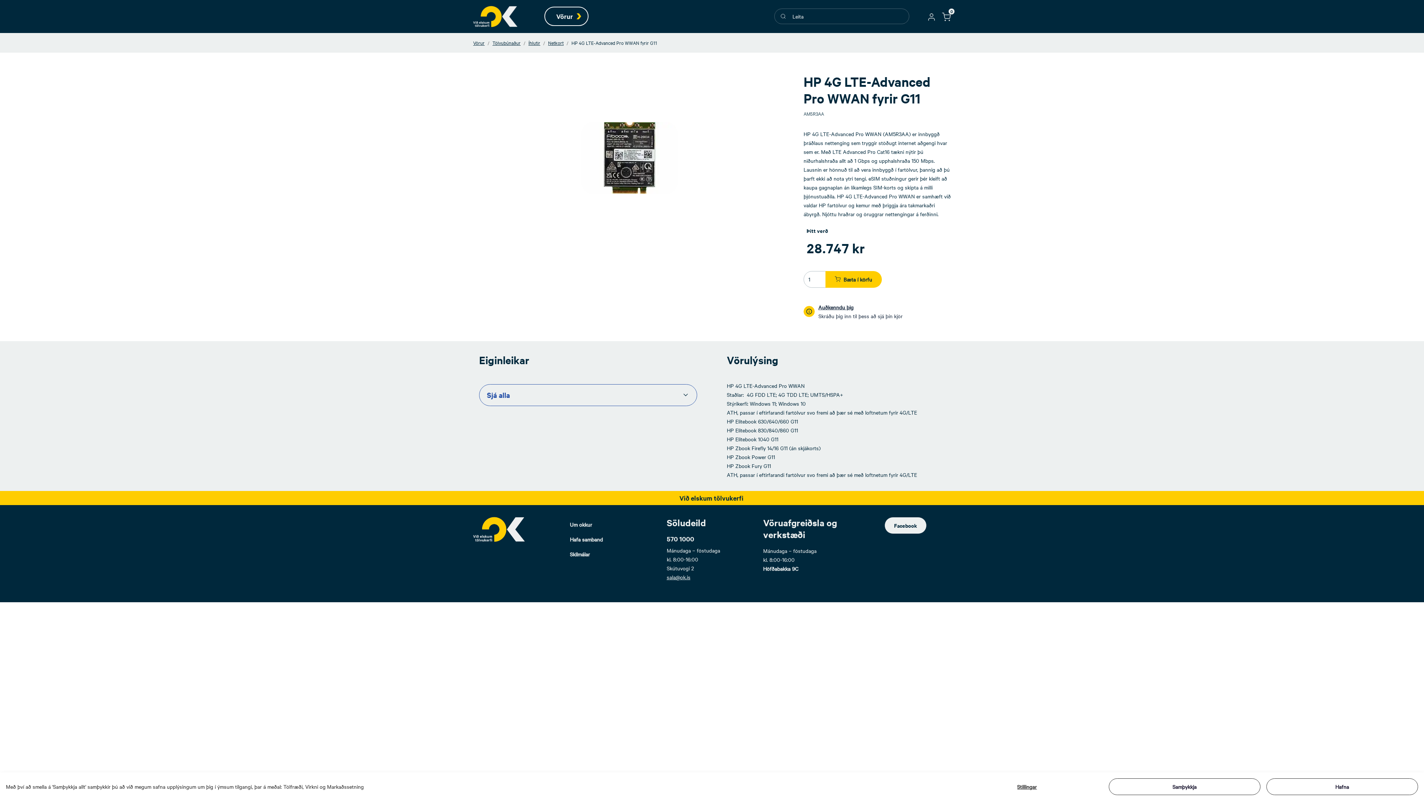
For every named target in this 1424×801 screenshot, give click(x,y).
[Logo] (499, 529)
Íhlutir (534, 42)
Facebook (905, 525)
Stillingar (1027, 786)
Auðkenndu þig (836, 307)
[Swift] (495, 16)
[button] (931, 16)
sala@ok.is (678, 577)
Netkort (556, 42)
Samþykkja (1185, 786)
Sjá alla (498, 395)
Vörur (479, 42)
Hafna (1342, 786)
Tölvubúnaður (506, 42)
